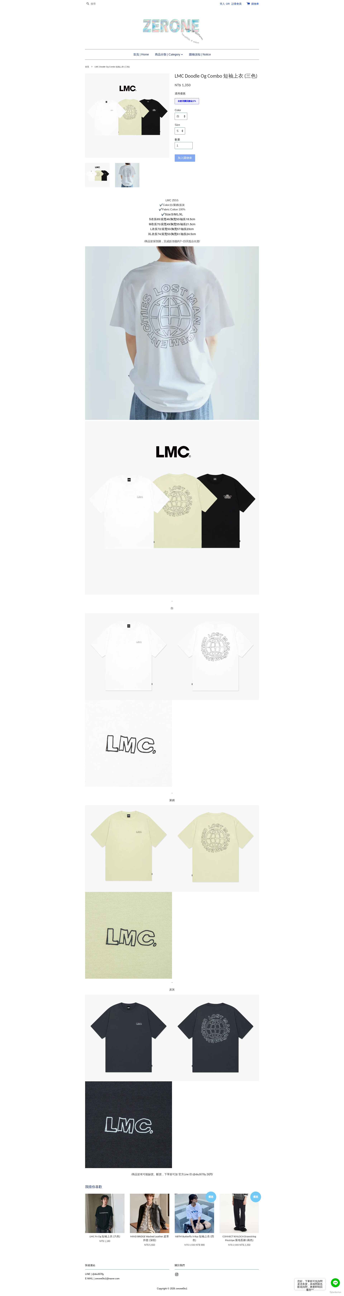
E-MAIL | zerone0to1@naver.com (102, 1278)
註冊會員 (236, 3)
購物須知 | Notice (200, 54)
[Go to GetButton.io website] (335, 1292)
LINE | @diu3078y (94, 1274)
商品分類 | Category (168, 54)
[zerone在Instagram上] (177, 1275)
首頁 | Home (141, 54)
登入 (222, 3)
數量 (177, 139)
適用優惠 (180, 93)
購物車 (255, 3)
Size (177, 124)
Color (178, 110)
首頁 (87, 67)
